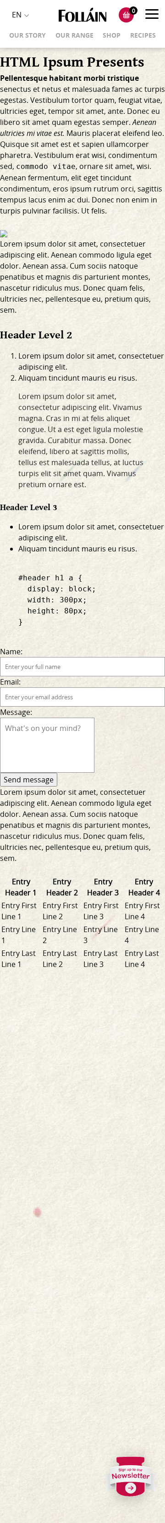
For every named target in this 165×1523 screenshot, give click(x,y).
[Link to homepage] (82, 14)
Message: (16, 712)
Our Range (74, 35)
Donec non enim (120, 200)
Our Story (27, 35)
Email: (10, 682)
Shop (112, 35)
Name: (11, 651)
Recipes (143, 35)
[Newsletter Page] (131, 1479)
